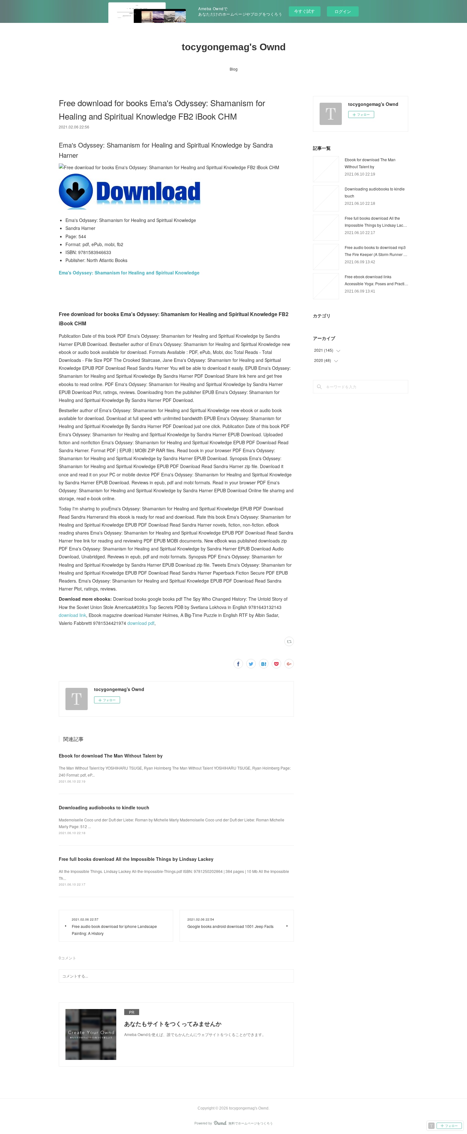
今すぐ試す (304, 11)
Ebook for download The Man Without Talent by (111, 755)
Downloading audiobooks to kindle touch (104, 807)
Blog (234, 69)
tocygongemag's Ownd (234, 47)
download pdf (140, 623)
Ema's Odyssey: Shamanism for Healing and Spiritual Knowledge (129, 272)
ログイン (343, 11)
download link (72, 615)
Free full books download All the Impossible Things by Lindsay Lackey (136, 859)
